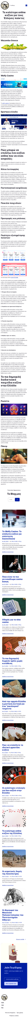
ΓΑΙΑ (2, 1005)
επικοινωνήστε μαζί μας (12, 979)
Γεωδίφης (12, 5)
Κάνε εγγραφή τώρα (11, 983)
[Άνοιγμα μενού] (26, 5)
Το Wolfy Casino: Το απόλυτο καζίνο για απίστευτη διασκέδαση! (12, 535)
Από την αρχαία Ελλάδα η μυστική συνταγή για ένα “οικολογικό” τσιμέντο (14, 705)
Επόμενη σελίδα (21, 939)
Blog (20, 541)
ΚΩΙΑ (20, 711)
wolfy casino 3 (6, 103)
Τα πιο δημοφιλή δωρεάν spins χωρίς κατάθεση (12, 660)
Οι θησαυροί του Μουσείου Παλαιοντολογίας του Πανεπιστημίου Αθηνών (12, 915)
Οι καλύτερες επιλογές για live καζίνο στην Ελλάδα (13, 790)
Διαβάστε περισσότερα (7, 552)
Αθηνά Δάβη (15, 541)
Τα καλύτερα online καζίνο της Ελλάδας (12, 832)
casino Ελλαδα (14, 277)
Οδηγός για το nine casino (11, 620)
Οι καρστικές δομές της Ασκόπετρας (12, 872)
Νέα (2, 1007)
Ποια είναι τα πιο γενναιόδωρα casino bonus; (12, 579)
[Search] (17, 499)
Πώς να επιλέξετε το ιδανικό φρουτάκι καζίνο (12, 747)
